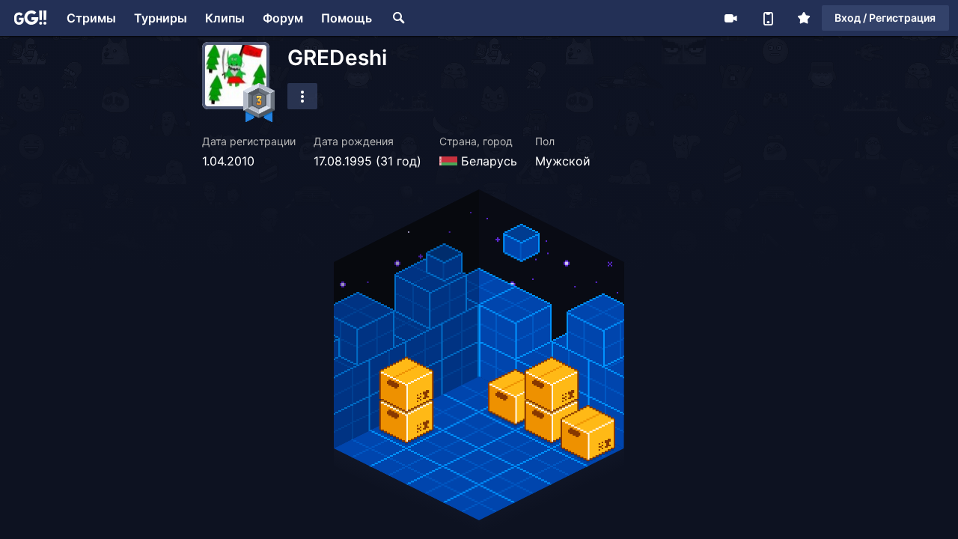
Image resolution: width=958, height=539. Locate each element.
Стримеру (730, 18)
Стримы (91, 17)
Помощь (346, 17)
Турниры (160, 17)
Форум (283, 17)
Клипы (225, 17)
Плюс (804, 18)
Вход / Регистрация (885, 17)
